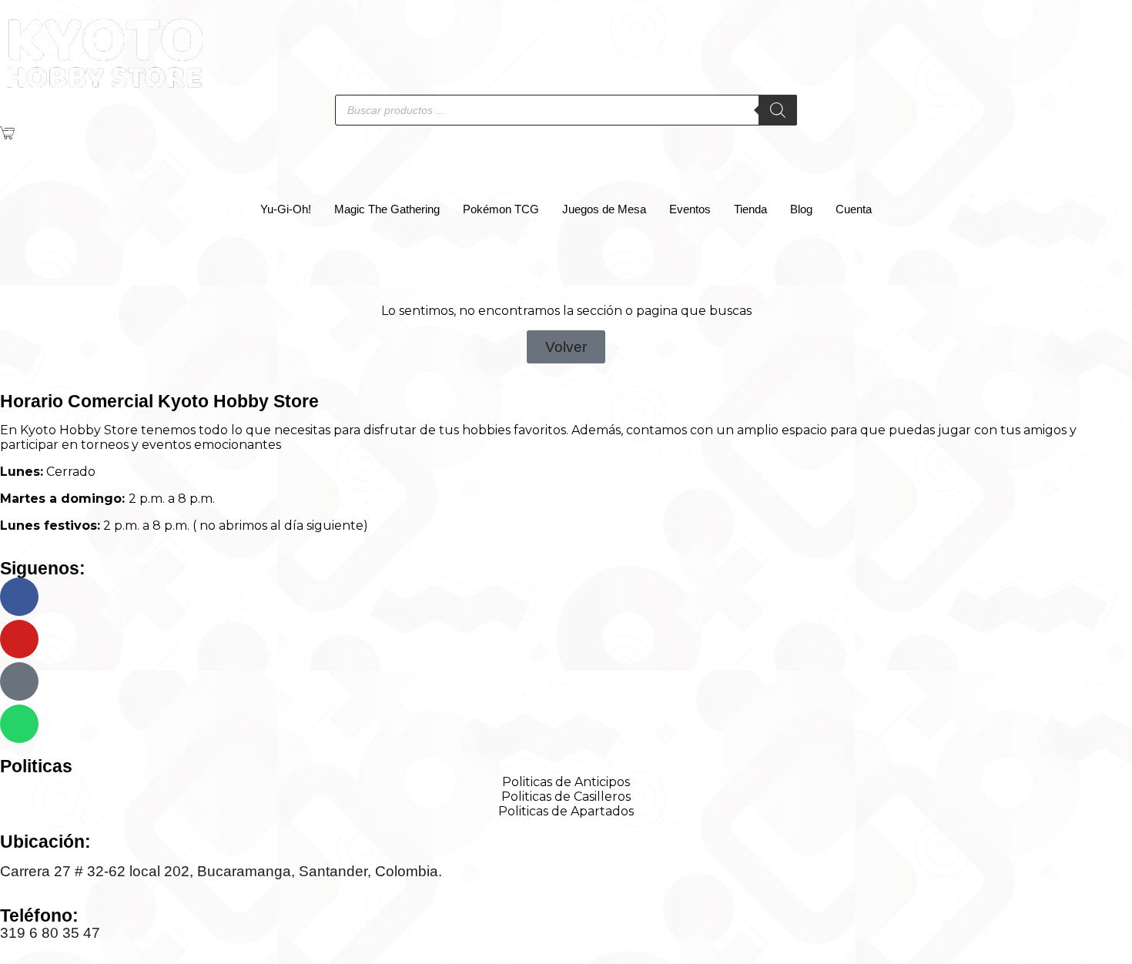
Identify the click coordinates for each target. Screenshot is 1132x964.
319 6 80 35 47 (50, 933)
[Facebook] (19, 596)
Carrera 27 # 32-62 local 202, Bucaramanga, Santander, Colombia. (221, 871)
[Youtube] (19, 639)
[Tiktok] (19, 681)
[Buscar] (778, 110)
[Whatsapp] (19, 724)
